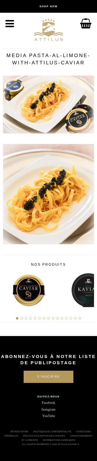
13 (71, 318)
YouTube (48, 415)
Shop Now (48, 6)
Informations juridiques (59, 440)
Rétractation (19, 431)
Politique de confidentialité (52, 431)
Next (88, 288)
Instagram (48, 409)
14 (75, 318)
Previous (8, 288)
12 (66, 318)
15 (80, 318)
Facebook (48, 402)
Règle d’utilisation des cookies (44, 436)
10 (57, 318)
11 (62, 318)
